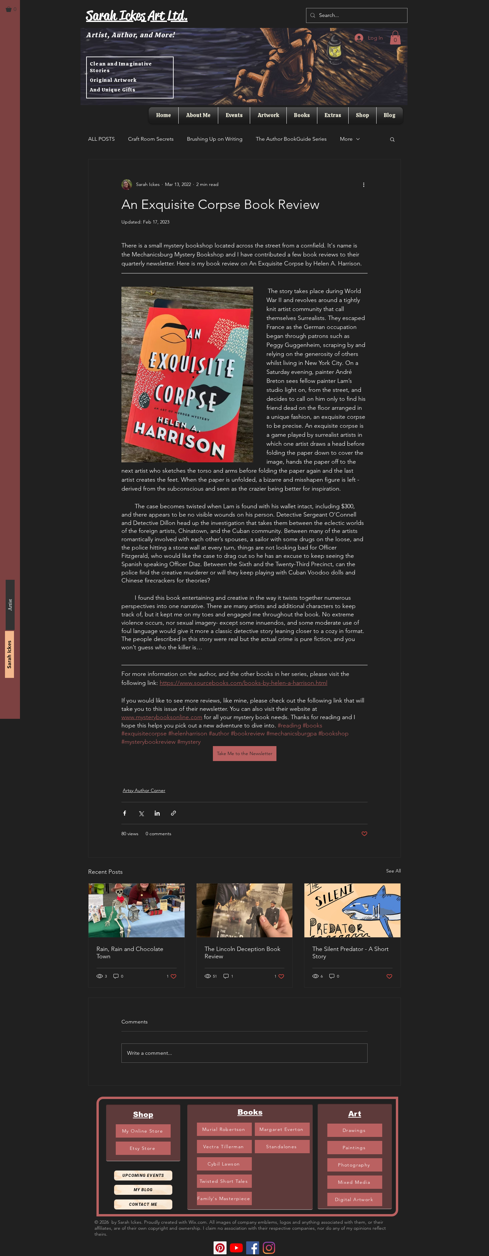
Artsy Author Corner (144, 790)
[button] (14, 9)
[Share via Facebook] (124, 813)
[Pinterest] (220, 1247)
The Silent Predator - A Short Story (350, 952)
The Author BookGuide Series (291, 139)
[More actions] (364, 185)
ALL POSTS (101, 139)
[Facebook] (252, 1247)
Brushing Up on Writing (215, 139)
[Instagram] (268, 1247)
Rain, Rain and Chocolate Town (129, 952)
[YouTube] (236, 1247)
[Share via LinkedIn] (157, 813)
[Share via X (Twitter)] (141, 813)
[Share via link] (173, 813)
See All (393, 871)
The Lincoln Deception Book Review (242, 952)
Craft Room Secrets (151, 139)
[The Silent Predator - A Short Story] (352, 910)
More (346, 139)
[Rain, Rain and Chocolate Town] (136, 910)
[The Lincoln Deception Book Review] (245, 910)
